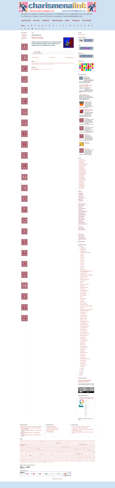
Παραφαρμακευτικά (23, 450)
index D (52, 64)
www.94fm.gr (80, 200)
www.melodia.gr (81, 205)
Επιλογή (47, 444)
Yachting (44, 462)
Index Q (54, 456)
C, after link (82, 264)
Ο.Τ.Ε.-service (49, 449)
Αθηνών (57, 440)
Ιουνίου (81, 368)
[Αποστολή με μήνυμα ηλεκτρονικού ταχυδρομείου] (34, 52)
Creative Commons (40, 455)
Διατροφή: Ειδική (84, 441)
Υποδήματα (33, 454)
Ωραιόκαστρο (68, 454)
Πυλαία (71, 451)
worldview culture (92, 458)
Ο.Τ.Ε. (45, 449)
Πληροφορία (62, 450)
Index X (50, 64)
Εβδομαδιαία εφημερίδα (30, 443)
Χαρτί (65, 454)
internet (86, 456)
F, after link (82, 260)
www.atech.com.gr (83, 278)
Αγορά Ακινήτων (29, 440)
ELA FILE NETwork (57, 455)
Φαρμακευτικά (24, 38)
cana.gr (34, 455)
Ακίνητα (63, 440)
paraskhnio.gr (81, 159)
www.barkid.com (83, 269)
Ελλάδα (80, 443)
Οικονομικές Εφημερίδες (58, 449)
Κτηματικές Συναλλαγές (24, 35)
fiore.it (70, 455)
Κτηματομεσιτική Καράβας (51, 426)
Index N (46, 456)
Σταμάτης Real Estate (46, 452)
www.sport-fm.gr (81, 237)
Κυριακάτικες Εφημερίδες (34, 448)
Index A (89, 455)
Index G (29, 456)
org (37, 457)
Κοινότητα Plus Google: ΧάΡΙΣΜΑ (86, 306)
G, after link (82, 258)
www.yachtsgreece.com (84, 332)
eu (61, 455)
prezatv (67, 457)
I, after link (82, 255)
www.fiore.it (82, 307)
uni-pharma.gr (73, 458)
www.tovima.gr (40, 53)
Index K (39, 456)
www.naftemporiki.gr (82, 173)
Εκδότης (73, 443)
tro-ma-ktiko (58, 458)
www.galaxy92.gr (81, 222)
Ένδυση (81, 282)
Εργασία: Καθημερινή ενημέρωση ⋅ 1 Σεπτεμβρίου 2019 (31, 434)
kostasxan (90, 456)
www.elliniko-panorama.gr (85, 326)
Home (23, 25)
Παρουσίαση (28, 450)
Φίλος (55, 454)
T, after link (86, 134)
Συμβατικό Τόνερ (52, 452)
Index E (23, 456)
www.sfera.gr (80, 209)
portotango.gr (57, 457)
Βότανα (48, 441)
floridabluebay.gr (73, 455)
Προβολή (88, 450)
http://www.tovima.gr (37, 37)
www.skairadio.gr (81, 235)
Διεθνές (92, 441)
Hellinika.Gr (46, 20)
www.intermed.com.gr (84, 304)
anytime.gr (89, 454)
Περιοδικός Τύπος (45, 450)
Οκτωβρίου (82, 251)
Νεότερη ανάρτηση (35, 57)
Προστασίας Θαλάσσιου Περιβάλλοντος (60, 451)
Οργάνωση (80, 449)
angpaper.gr (85, 454)
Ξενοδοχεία (38, 449)
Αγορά (26, 440)
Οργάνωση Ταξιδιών (86, 449)
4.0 (23, 440)
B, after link (82, 263)
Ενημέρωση (23, 444)
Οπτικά (81, 296)
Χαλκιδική (62, 454)
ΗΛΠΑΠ (61, 444)
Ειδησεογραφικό (66, 443)
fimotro (68, 455)
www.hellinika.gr (83, 273)
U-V (69, 458)
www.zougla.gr (81, 188)
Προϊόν (25, 451)
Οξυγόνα (70, 449)
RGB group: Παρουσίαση (84, 279)
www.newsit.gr (81, 175)
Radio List (72, 457)
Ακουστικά (66, 440)
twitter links (66, 458)
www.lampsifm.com (82, 203)
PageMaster (40, 457)
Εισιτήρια (70, 443)
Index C (94, 455)
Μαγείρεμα (74, 448)
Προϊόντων (34, 451)
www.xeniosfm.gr (81, 241)
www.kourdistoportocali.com (85, 358)
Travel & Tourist (49, 69)
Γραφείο (57, 441)
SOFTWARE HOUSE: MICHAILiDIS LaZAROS (89, 110)
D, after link (82, 266)
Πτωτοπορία (68, 451)
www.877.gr (80, 199)
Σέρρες (31, 452)
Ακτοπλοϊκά (70, 440)
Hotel (86, 455)
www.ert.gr (80, 206)
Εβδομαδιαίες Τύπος (46, 443)
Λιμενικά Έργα (40, 448)
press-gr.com (81, 162)
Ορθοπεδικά (91, 449)
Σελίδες (21, 452)
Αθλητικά (60, 440)
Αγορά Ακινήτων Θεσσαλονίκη (45, 440)
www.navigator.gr (83, 329)
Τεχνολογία (81, 452)
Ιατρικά (88, 444)
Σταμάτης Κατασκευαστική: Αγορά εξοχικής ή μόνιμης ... (86, 271)
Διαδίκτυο (73, 441)
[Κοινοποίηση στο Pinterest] (40, 52)
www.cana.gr (82, 281)
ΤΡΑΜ (91, 452)
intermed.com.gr (81, 456)
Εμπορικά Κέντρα (86, 443)
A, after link (82, 261)
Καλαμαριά (22, 445)
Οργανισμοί (76, 449)
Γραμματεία (53, 441)
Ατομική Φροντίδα (83, 295)
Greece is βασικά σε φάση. (77, 430)
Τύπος (23, 36)
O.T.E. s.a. (27, 457)
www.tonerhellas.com (84, 276)
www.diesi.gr (80, 196)
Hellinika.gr (83, 455)
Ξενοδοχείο (42, 449)
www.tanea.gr (81, 182)
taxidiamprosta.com (40, 458)
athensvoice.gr (22, 455)
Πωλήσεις (74, 451)
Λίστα (43, 448)
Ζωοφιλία (58, 444)
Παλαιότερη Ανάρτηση (70, 57)
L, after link (82, 253)
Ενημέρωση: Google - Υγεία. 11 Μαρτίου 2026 (29, 426)
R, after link (87, 126)
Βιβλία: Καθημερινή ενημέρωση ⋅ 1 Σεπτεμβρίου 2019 (30, 432)
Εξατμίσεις (28, 444)
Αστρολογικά (82, 299)
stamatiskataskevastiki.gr (23, 458)
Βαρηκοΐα (33, 441)
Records (84, 457)
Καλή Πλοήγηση (57, 20)
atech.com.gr (93, 454)
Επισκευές (50, 444)
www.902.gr (80, 193)
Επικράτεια (44, 444)
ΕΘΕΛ (55, 443)
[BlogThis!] (36, 52)
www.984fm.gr (81, 194)
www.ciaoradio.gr (81, 219)
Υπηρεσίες (26, 454)
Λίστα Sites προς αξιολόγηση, (85, 252)
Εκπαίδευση (76, 443)
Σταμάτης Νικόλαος (50, 430)
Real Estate (35, 69)
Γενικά (51, 441)
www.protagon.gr (82, 178)
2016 (80, 246)
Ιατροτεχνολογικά (92, 444)
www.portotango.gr (83, 323)
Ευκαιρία (55, 444)
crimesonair (44, 455)
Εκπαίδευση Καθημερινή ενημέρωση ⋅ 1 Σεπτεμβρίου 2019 (31, 430)
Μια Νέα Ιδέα (82, 366)
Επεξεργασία (36, 444)
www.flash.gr (80, 220)
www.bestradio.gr (81, 216)
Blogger (60, 478)
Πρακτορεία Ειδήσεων (83, 94)
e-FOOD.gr (49, 455)
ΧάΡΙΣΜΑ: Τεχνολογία (84, 287)
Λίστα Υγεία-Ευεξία (63, 448)
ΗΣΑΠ (75, 444)
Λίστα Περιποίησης (57, 448)
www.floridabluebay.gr (84, 324)
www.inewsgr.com (82, 170)
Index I (34, 456)
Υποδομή (37, 454)
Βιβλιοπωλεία (37, 441)
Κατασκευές (87, 142)
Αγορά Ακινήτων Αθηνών (36, 440)
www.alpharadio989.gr (82, 211)
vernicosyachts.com (83, 330)
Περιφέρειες (76, 20)
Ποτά (75, 450)
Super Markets (41, 69)
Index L (41, 456)
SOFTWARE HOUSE (92, 457)
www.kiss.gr (80, 226)
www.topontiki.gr (82, 185)
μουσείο (91, 448)
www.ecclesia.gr (81, 197)
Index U (41, 64)
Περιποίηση (49, 450)
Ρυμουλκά (91, 451)
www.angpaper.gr (83, 293)
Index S (36, 64)
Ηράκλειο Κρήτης (71, 444)
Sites (87, 457)
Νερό (24, 449)
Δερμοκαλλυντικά (69, 441)
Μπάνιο (94, 448)
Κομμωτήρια (82, 285)
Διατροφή (79, 441)
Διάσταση (76, 441)
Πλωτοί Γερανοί (71, 450)
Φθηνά (49, 454)
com (36, 455)
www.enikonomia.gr (82, 165)
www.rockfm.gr (81, 234)
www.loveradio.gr (81, 228)
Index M (44, 456)
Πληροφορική (67, 450)
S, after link (87, 118)
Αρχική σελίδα (25, 20)
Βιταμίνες (45, 441)
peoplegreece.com (82, 161)
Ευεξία (53, 444)
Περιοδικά (31, 450)
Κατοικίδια (82, 301)
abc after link (79, 454)
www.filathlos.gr (82, 169)
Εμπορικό (91, 443)
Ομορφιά (67, 449)
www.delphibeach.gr (84, 327)
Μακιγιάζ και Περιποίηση (84, 284)
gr (80, 455)
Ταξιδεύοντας (67, 452)
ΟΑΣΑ (52, 449)
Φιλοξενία (52, 454)
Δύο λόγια (36, 20)
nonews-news (22, 457)
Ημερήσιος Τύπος (65, 444)
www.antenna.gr (81, 213)
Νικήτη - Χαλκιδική (28, 449)
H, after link (82, 257)
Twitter (63, 458)
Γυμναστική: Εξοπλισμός (62, 441)
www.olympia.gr (82, 177)
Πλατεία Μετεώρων (57, 450)
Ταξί (64, 452)
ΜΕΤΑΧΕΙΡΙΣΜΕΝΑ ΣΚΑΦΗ (86, 448)
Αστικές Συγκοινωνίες (92, 440)
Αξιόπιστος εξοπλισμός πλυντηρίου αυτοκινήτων (81, 426)
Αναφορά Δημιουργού (85, 440)
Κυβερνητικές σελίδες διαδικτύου (25, 448)
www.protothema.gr (82, 180)
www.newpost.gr (82, 174)
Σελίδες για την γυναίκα (25, 452)
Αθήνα (55, 440)
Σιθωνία (33, 452)
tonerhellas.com (46, 458)
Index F (26, 456)
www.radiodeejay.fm (82, 214)
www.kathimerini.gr (82, 171)
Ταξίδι (70, 452)
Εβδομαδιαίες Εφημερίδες (84, 310)
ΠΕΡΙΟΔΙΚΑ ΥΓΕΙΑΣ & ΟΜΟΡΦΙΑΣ (86, 275)
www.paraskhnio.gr (83, 312)
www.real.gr (81, 181)
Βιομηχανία (42, 441)
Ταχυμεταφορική (83, 298)
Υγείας (23, 454)
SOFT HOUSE (86, 20)
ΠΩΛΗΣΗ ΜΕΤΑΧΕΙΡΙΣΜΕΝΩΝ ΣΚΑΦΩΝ (88, 85)
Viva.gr (84, 458)
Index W (47, 64)
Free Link (78, 455)
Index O (49, 456)
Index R (33, 64)
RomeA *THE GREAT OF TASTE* (53, 429)
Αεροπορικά (52, 440)
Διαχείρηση (88, 441)
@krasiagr (21, 440)
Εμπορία (82, 443)
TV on (44, 69)
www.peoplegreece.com (84, 290)
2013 (80, 373)
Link (93, 456)
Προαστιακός (85, 450)
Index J (36, 456)
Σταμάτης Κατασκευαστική (38, 452)
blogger (30, 455)
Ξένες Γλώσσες (33, 449)
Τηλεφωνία (88, 452)
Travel (46, 69)
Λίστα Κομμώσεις (51, 448)
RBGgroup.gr (76, 457)
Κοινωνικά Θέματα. (83, 292)
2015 (80, 371)
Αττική (31, 441)
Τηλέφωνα (85, 452)
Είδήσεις (62, 443)
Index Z (78, 456)
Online (33, 457)
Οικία (54, 449)
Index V (44, 64)
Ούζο (94, 449)
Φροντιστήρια (58, 454)
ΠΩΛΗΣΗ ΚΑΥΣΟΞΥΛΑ (86, 451)
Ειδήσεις (36, 53)
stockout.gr (29, 458)
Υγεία (20, 454)
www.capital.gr (81, 217)
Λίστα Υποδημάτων (69, 448)
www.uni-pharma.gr (83, 302)
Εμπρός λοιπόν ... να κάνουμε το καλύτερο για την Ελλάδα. (82, 429)
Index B (91, 455)
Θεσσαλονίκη (83, 444)
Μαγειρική (77, 448)
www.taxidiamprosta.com (84, 321)
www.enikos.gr (81, 166)
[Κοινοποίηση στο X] (37, 52)
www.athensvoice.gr (83, 315)
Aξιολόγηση (73, 454)
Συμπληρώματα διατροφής (59, 452)
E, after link (82, 267)
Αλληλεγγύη (74, 440)
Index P (52, 456)
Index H (31, 456)
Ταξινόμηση (73, 452)
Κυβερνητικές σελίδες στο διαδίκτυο (86, 309)
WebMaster (87, 458)
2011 (80, 375)
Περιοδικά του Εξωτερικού (37, 450)
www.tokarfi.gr (81, 184)
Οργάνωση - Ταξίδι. (88, 101)
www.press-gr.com (83, 316)
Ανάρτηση (79, 440)
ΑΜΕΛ (77, 440)
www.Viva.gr (87, 148)
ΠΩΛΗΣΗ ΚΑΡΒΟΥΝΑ (79, 451)
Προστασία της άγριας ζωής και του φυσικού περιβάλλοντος (45, 451)
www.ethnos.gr (81, 167)
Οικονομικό (64, 449)
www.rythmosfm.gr (82, 208)
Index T (39, 64)
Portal (54, 457)
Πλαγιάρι (53, 450)
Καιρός (67, 20)
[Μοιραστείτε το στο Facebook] (38, 52)
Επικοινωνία (40, 444)
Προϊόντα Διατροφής (30, 451)
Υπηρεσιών (29, 454)
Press (61, 457)
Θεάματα (77, 444)
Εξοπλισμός (32, 444)
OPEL (35, 457)
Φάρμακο (46, 454)
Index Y (75, 456)
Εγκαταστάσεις (51, 443)
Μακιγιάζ (80, 448)
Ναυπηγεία (21, 449)
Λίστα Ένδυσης (46, 448)
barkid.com (27, 455)
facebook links (64, 455)
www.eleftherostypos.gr (83, 163)
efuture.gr (53, 455)
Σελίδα (94, 451)
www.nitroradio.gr (81, 229)
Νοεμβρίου (82, 249)
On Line (30, 457)
